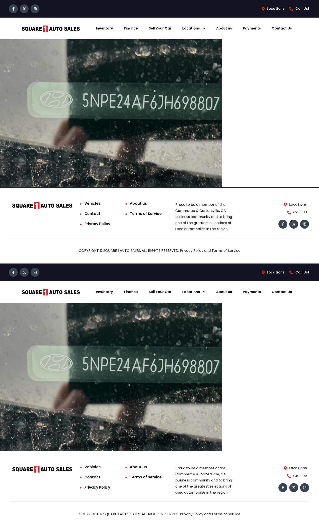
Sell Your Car (160, 28)
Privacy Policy (97, 223)
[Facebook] (13, 8)
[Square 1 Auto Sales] (50, 28)
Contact (92, 213)
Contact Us (282, 28)
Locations (191, 28)
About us (224, 28)
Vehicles (92, 203)
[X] (24, 8)
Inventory (104, 28)
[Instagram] (35, 8)
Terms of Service (146, 213)
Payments (252, 28)
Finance (131, 28)
